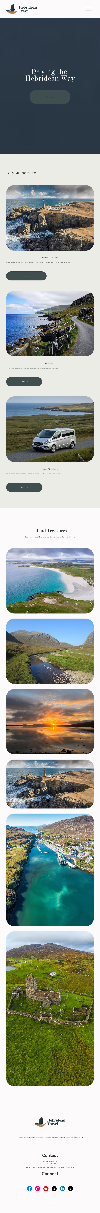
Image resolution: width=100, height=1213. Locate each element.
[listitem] (50, 580)
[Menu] (88, 9)
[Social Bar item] (29, 1188)
